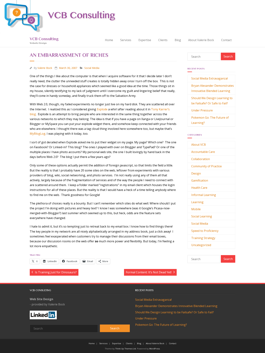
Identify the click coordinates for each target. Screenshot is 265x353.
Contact (226, 40)
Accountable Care (203, 152)
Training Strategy (203, 238)
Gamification (199, 180)
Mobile (196, 209)
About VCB (198, 145)
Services (125, 40)
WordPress (154, 348)
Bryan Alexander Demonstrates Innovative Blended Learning (212, 88)
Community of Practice (206, 166)
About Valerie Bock (201, 40)
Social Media (91, 68)
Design (196, 173)
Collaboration (200, 159)
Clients (162, 40)
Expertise (144, 40)
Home (109, 40)
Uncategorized (201, 245)
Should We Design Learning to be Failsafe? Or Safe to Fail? (212, 100)
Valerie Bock (44, 68)
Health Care (199, 188)
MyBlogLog (37, 134)
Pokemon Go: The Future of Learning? (210, 120)
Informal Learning (203, 195)
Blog (178, 40)
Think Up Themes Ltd (125, 348)
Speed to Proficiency (204, 231)
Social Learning (201, 216)
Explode (102, 109)
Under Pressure (202, 110)
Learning (197, 202)
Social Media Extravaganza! (209, 78)
